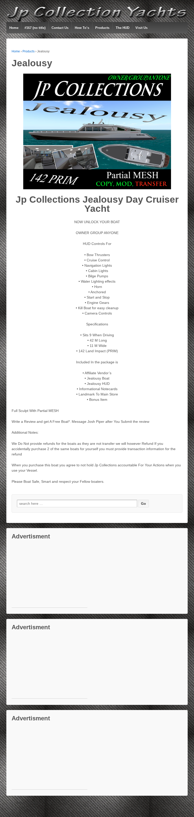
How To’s (82, 28)
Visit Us (141, 28)
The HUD (122, 28)
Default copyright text (28, 802)
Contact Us (60, 28)
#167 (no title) (35, 28)
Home (13, 28)
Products (102, 28)
